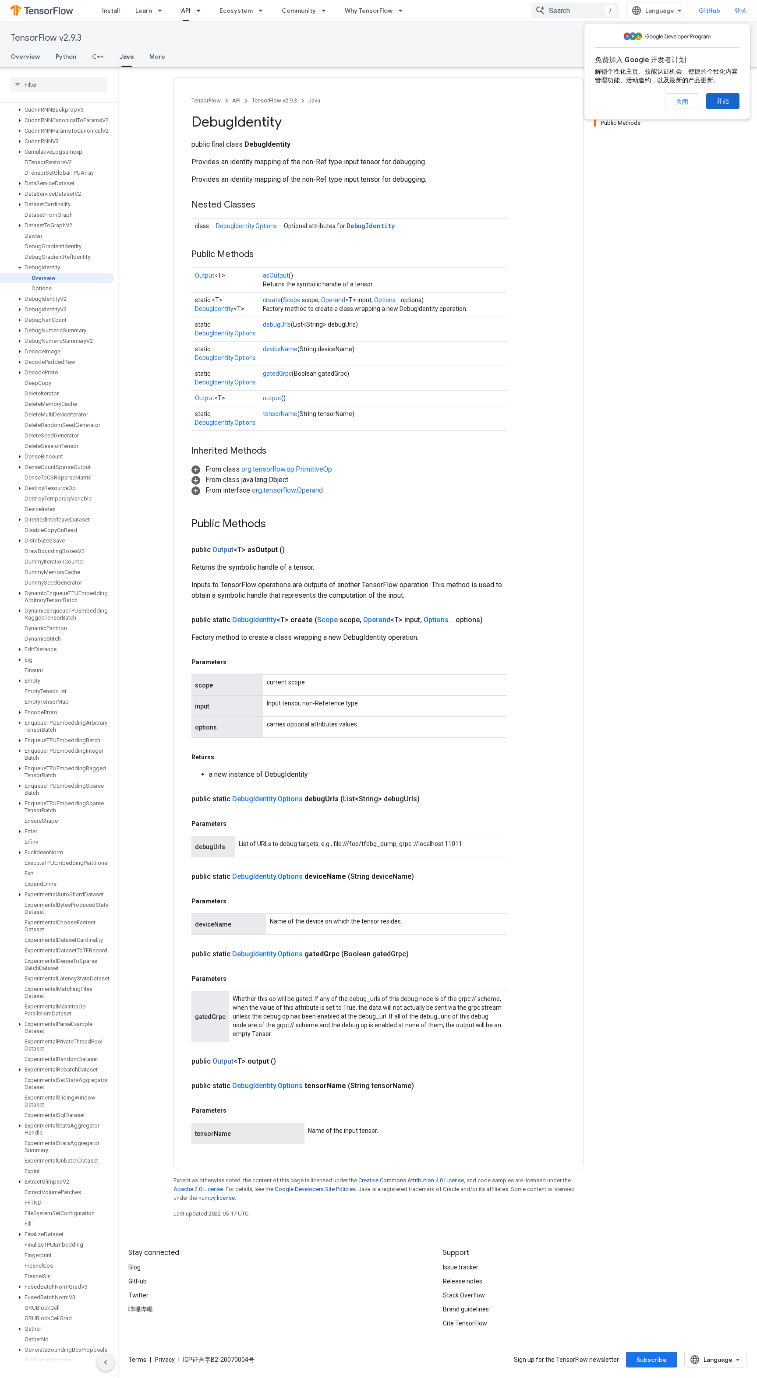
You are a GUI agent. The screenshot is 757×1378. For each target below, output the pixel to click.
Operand (333, 299)
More (157, 56)
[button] (57, 110)
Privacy (165, 1359)
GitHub (709, 10)
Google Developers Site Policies (315, 1189)
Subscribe (652, 1360)
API (186, 10)
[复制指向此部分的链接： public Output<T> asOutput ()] (295, 550)
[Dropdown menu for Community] (326, 10)
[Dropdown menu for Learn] (162, 10)
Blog (134, 1267)
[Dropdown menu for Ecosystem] (263, 10)
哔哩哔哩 (140, 1309)
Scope (292, 299)
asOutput (276, 275)
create (272, 299)
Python (66, 56)
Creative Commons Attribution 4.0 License (411, 1180)
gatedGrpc (277, 373)
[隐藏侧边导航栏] (105, 1362)
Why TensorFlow (369, 10)
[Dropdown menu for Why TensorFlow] (403, 10)
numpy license (216, 1198)
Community (299, 10)
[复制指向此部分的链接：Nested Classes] (264, 205)
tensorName (280, 413)
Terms (137, 1359)
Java (127, 56)
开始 (723, 101)
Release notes (462, 1281)
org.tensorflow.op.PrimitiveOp (286, 469)
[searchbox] (59, 85)
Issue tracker (460, 1267)
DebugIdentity (371, 226)
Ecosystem (236, 10)
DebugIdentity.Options (246, 225)
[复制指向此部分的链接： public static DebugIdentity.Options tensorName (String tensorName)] (424, 1086)
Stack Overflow (464, 1295)
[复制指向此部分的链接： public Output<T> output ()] (286, 1061)
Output (204, 275)
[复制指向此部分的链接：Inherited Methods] (275, 451)
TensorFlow (206, 100)
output (272, 398)
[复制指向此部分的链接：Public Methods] (262, 255)
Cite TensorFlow (465, 1323)
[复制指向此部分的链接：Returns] (223, 757)
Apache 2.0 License (198, 1189)
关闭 (682, 102)
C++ (98, 56)
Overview (25, 56)
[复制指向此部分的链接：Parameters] (235, 662)
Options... (387, 299)
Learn (143, 10)
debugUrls (277, 324)
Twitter (138, 1295)
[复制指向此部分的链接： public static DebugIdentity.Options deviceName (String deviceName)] (424, 876)
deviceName (280, 348)
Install (111, 10)
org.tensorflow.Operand (287, 490)
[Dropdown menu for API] (201, 10)
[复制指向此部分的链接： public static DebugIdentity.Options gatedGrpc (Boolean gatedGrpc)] (419, 954)
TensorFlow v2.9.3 (46, 37)
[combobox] (575, 10)
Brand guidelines (466, 1309)
